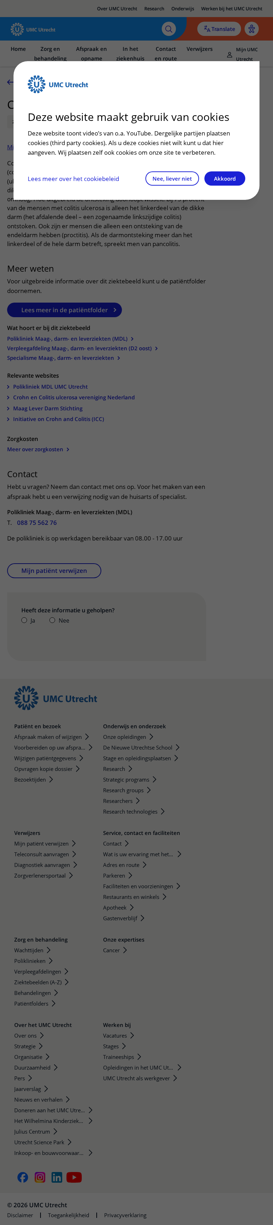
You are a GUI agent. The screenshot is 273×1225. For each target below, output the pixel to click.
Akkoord (225, 178)
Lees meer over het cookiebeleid (73, 179)
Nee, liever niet (172, 178)
